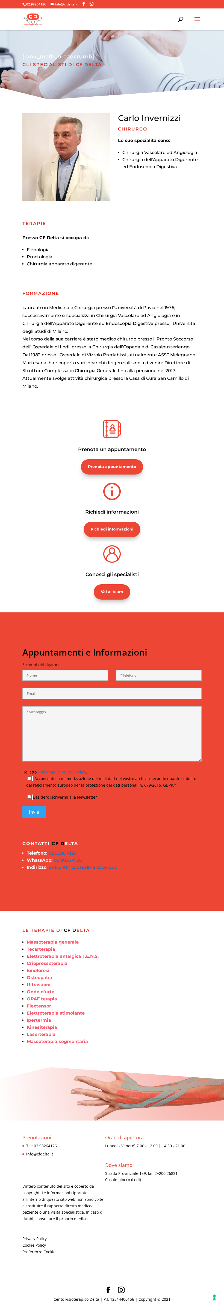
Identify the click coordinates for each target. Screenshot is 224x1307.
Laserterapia (41, 1034)
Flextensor (39, 1006)
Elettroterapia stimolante (56, 1013)
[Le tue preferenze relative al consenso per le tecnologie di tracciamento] (214, 1297)
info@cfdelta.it (39, 1154)
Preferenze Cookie (38, 1251)
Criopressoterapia (47, 963)
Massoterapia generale (53, 942)
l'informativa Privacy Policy (62, 772)
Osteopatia (39, 977)
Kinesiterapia (42, 1027)
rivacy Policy (36, 1238)
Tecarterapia (41, 949)
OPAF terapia (42, 998)
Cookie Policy (34, 1245)
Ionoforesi (38, 970)
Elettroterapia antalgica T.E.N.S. (63, 956)
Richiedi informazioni (112, 529)
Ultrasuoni (39, 984)
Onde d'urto (40, 991)
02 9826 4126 (62, 853)
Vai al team (112, 591)
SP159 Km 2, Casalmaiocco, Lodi (84, 867)
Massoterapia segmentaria (57, 1041)
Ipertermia (39, 1020)
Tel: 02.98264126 (41, 1145)
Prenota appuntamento (112, 466)
